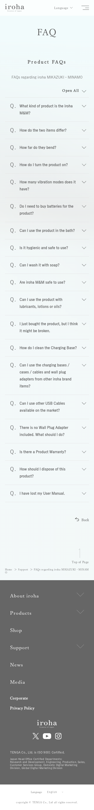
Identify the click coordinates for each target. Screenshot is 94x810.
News (16, 664)
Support (23, 569)
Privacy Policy (22, 708)
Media (17, 681)
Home (8, 569)
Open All (70, 90)
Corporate (19, 698)
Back (85, 520)
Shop (16, 630)
